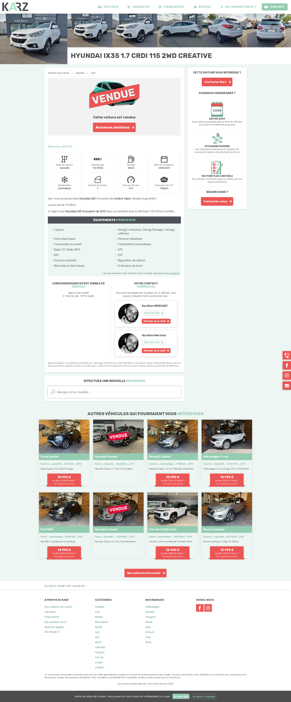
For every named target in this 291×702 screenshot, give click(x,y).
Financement (174, 6)
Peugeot (151, 616)
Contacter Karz (215, 82)
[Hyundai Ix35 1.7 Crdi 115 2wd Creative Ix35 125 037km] (33, 39)
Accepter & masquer (204, 696)
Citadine (99, 606)
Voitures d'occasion (58, 72)
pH (58, 631)
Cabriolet (100, 647)
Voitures (111, 6)
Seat (148, 637)
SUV (97, 611)
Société (99, 667)
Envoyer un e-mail (154, 321)
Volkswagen (152, 606)
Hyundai (80, 72)
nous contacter (172, 273)
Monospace (101, 621)
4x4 (97, 632)
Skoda (149, 621)
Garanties (141, 6)
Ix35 (93, 72)
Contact (277, 6)
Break (98, 627)
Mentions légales (54, 627)
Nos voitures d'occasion (143, 573)
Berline (99, 616)
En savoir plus (180, 696)
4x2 (97, 637)
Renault (150, 611)
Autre (98, 642)
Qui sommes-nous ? (240, 6)
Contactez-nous (215, 201)
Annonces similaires (113, 127)
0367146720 (151, 313)
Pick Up (99, 657)
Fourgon (100, 652)
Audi (148, 627)
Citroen (150, 632)
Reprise (205, 6)
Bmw (148, 642)
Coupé (98, 662)
